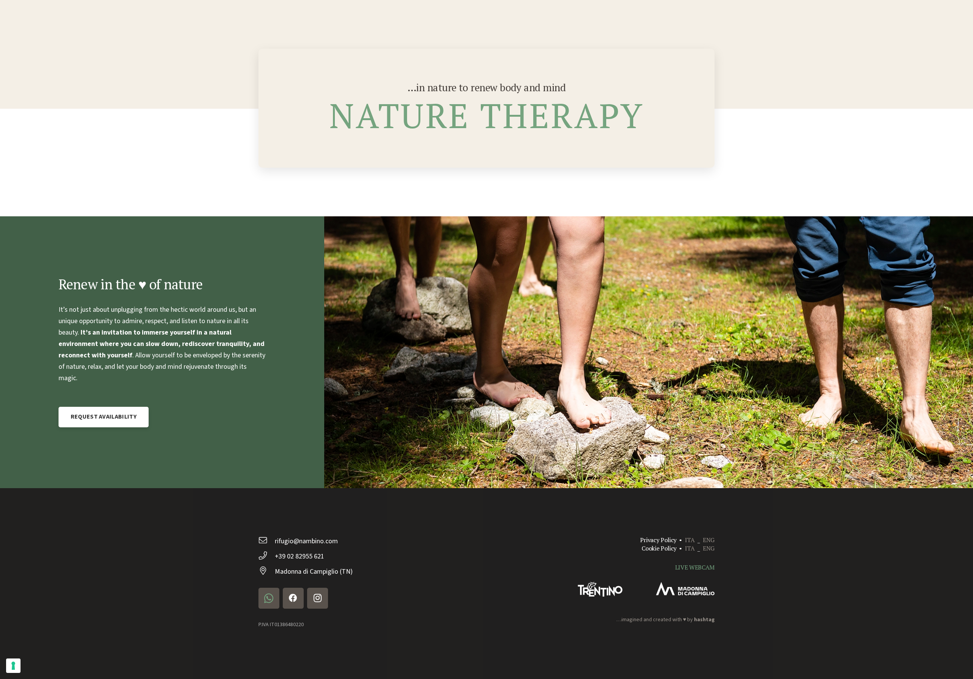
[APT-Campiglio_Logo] (685, 588)
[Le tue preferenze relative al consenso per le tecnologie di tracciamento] (13, 665)
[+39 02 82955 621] (266, 556)
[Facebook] (293, 598)
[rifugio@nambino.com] (266, 541)
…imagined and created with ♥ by (665, 619)
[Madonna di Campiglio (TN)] (266, 571)
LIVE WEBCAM (695, 567)
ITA (690, 540)
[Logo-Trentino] (600, 589)
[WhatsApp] (268, 598)
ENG (709, 540)
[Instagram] (317, 598)
